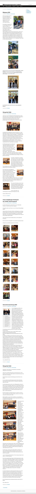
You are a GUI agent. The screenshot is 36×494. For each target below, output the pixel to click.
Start (3, 6)
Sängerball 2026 (7, 112)
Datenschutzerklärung (8, 6)
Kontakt (18, 6)
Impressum (14, 6)
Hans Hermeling (14, 113)
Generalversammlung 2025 (10, 304)
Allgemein (8, 108)
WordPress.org (29, 12)
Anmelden (28, 10)
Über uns (21, 6)
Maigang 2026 (6, 12)
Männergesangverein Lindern (12, 4)
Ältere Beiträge (5, 487)
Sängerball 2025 (7, 366)
